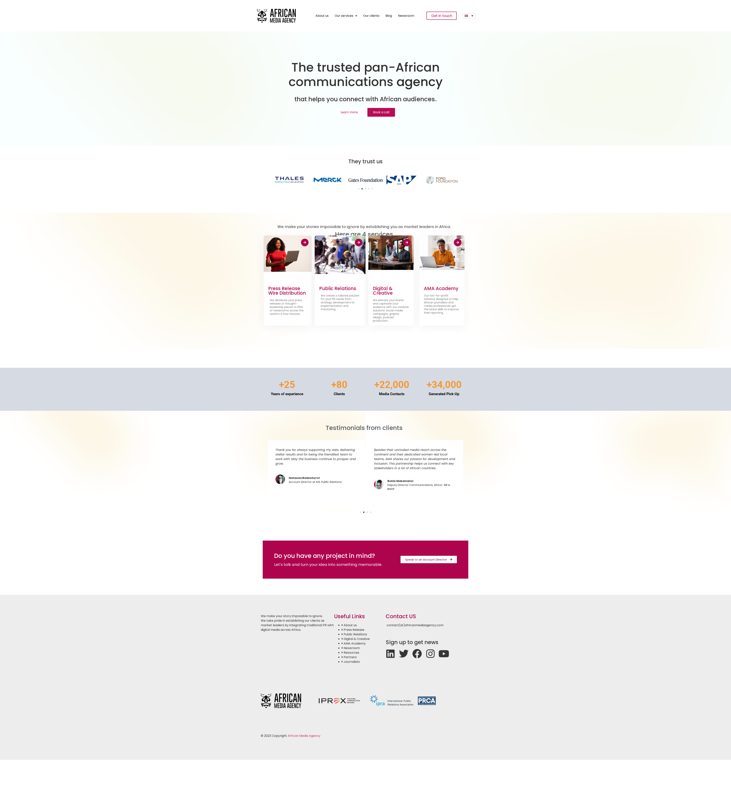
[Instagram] (430, 653)
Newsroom (406, 16)
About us (322, 16)
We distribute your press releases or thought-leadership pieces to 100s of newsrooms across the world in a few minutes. (287, 307)
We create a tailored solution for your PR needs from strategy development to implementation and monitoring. (340, 302)
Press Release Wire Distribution (287, 290)
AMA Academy (441, 288)
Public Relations (337, 288)
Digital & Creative (383, 290)
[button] (358, 188)
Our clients (371, 16)
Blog (388, 16)
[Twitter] (404, 653)
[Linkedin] (390, 653)
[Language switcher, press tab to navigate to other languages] (469, 15)
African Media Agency (304, 736)
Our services (344, 16)
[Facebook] (417, 653)
